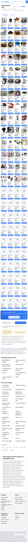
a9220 (17, 377)
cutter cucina (19, 417)
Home (3, 10)
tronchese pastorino (4, 399)
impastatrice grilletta (5, 418)
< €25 (3, 447)
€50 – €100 (15, 447)
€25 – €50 (9, 447)
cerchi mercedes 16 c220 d (7, 377)
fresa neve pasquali (21, 403)
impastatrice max (21, 352)
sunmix (17, 438)
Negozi (2, 507)
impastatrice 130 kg (21, 441)
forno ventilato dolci (19, 399)
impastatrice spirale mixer (21, 422)
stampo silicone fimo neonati (6, 403)
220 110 (4, 373)
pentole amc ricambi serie (5, 392)
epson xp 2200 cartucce (19, 369)
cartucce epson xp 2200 (20, 361)
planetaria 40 (5, 396)
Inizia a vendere (18, 497)
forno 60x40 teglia (20, 426)
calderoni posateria (21, 385)
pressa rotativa (19, 407)
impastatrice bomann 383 (5, 386)
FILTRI (5, 14)
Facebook (17, 518)
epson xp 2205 (19, 364)
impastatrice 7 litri (20, 396)
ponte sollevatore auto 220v (6, 369)
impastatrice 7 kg (20, 389)
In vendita (5, 2)
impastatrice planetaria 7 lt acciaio (5, 434)
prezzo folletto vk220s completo (6, 365)
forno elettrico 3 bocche (6, 408)
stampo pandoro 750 (18, 353)
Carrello (3, 509)
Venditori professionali (20, 501)
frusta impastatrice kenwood (20, 373)
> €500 (11, 450)
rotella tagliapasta (23, 348)
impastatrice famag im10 (7, 429)
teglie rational (4, 349)
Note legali (3, 499)
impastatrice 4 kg (6, 389)
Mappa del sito (4, 521)
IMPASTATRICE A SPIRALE (6, 361)
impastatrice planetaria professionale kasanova (12, 351)
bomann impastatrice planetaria (19, 413)
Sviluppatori (4, 517)
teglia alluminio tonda (6, 422)
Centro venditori (18, 503)
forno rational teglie (22, 349)
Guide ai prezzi (4, 497)
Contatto (17, 516)
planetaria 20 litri (13, 349)
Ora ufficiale (4, 523)
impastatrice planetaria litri (19, 392)
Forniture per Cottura (7, 11)
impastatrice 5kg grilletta (20, 429)
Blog (16, 519)
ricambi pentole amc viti (20, 433)
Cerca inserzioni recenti (20, 332)
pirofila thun (5, 438)
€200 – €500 (4, 450)
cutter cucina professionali (7, 353)
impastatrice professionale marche (8, 352)
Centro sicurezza (5, 519)
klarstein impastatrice (5, 412)
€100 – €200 (23, 447)
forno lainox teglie (7, 441)
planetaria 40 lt (6, 426)
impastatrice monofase (12, 348)
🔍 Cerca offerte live (20, 322)
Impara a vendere (19, 499)
